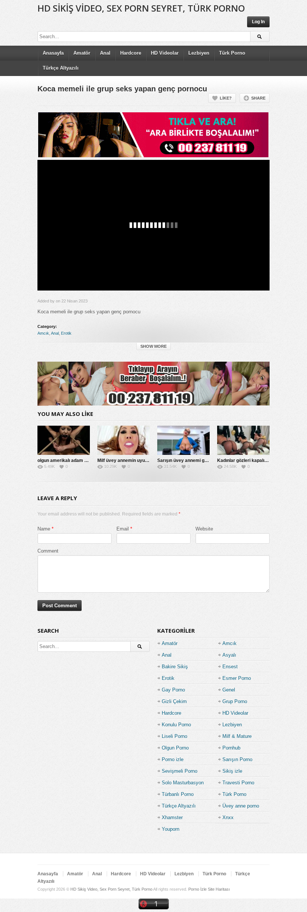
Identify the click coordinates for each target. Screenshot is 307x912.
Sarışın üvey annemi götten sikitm (193, 460)
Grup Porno (234, 701)
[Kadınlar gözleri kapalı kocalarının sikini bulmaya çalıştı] (243, 440)
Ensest (230, 666)
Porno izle (172, 759)
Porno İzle (197, 889)
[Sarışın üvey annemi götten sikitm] (183, 440)
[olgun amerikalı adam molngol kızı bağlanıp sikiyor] (63, 440)
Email (122, 529)
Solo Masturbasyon (183, 782)
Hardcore (130, 53)
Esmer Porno (236, 678)
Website (204, 529)
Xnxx (228, 817)
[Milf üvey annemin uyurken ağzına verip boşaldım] (123, 440)
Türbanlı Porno (178, 794)
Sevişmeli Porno (179, 771)
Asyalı (229, 655)
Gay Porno (173, 690)
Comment (47, 551)
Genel (228, 690)
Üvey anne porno (240, 806)
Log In (258, 21)
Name (43, 529)
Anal (105, 53)
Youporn (170, 829)
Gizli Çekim (174, 701)
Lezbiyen (198, 53)
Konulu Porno (176, 724)
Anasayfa (53, 53)
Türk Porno (232, 53)
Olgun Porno (175, 748)
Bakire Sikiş (175, 666)
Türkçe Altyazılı (61, 68)
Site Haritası (219, 889)
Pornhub (231, 748)
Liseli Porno (174, 736)
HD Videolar (165, 53)
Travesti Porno (238, 782)
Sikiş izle (232, 771)
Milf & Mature (237, 736)
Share (258, 98)
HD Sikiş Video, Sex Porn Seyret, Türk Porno (141, 8)
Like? (226, 98)
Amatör (81, 53)
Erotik (66, 333)
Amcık (43, 333)
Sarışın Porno (237, 759)
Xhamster (172, 817)
